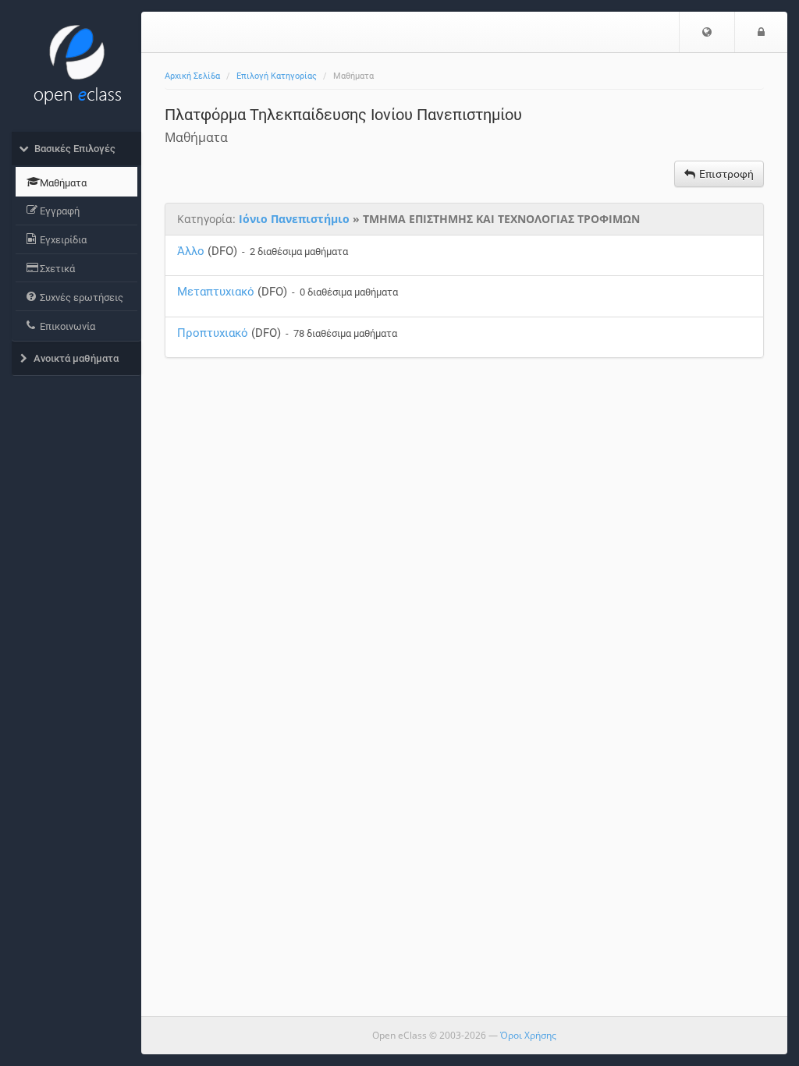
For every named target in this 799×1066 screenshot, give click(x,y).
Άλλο (190, 251)
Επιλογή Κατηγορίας (276, 76)
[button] (707, 32)
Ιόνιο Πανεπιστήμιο (294, 218)
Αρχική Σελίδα (192, 76)
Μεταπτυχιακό (215, 292)
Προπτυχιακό (212, 333)
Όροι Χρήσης (528, 1035)
